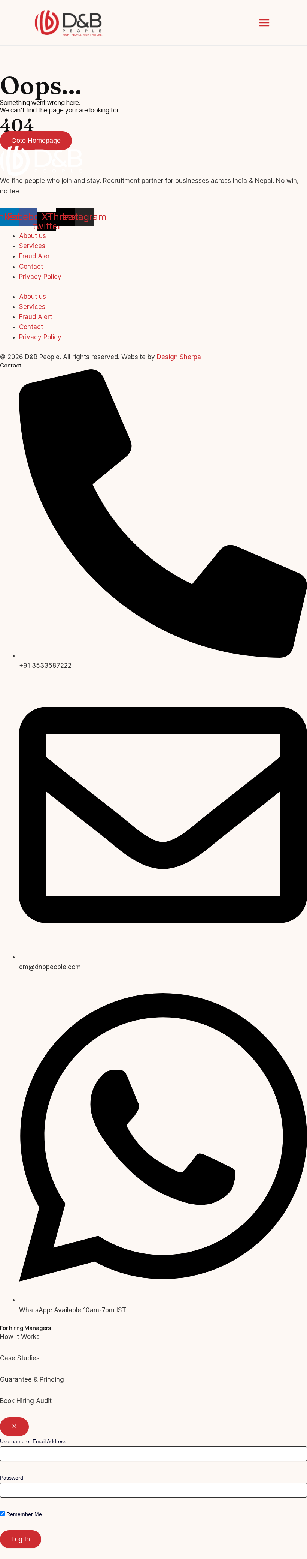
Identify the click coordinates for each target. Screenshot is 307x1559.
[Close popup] (14, 1426)
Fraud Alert (35, 256)
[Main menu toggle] (265, 23)
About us (32, 236)
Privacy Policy (40, 276)
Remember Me (23, 1514)
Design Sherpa (179, 357)
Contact (31, 266)
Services (32, 246)
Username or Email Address (33, 1441)
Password (11, 1478)
